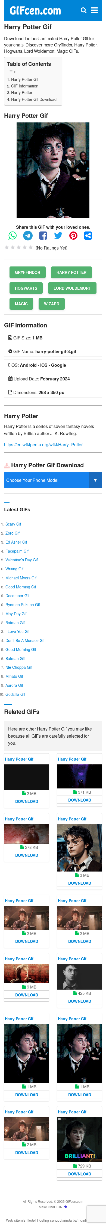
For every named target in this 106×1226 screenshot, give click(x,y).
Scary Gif (13, 524)
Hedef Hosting (38, 1220)
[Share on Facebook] (46, 238)
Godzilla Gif (15, 694)
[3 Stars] (18, 247)
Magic (21, 303)
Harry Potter (21, 92)
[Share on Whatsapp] (15, 238)
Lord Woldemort (72, 288)
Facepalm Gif (17, 551)
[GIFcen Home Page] (35, 10)
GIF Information (24, 86)
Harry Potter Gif (24, 79)
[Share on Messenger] (91, 238)
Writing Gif (14, 568)
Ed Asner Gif (16, 542)
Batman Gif (15, 622)
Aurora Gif (14, 685)
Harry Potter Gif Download (34, 99)
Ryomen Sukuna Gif (22, 604)
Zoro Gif (12, 533)
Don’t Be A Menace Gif (25, 640)
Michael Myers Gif (20, 577)
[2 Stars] (12, 247)
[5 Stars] (30, 247)
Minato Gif (14, 676)
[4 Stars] (24, 247)
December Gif (17, 595)
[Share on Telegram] (30, 238)
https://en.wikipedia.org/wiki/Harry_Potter (43, 444)
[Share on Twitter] (61, 238)
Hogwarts (26, 288)
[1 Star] (7, 247)
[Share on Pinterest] (76, 238)
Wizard (51, 303)
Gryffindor (27, 272)
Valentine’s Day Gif (21, 559)
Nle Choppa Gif (18, 667)
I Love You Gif (17, 631)
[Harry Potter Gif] (53, 169)
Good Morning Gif (20, 586)
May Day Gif (16, 613)
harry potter (71, 272)
